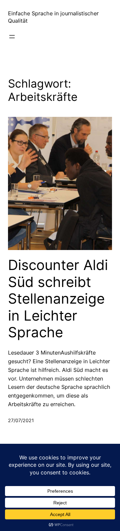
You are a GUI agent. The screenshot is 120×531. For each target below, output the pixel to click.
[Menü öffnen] (12, 37)
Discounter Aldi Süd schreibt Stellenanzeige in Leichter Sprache (58, 299)
